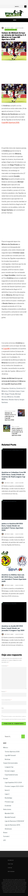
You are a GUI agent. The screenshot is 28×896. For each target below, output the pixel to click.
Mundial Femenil (10, 817)
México (5, 747)
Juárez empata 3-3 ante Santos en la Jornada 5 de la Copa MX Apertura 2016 (17, 431)
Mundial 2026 (9, 813)
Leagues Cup (9, 767)
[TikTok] (6, 6)
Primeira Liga (9, 802)
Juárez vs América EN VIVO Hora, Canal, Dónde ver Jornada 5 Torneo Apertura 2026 (12, 526)
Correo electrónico (6, 699)
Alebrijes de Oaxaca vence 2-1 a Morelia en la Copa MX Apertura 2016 (10, 416)
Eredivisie (8, 805)
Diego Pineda (9, 394)
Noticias (7, 759)
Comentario (5, 665)
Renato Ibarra (14, 400)
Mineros (10, 397)
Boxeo (5, 832)
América (12, 388)
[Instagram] (9, 6)
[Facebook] (2, 6)
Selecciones (7, 809)
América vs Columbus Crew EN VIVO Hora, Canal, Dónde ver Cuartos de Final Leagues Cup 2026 (14, 475)
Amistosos (8, 829)
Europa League (10, 771)
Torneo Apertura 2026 (12, 751)
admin (11, 28)
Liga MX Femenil (10, 755)
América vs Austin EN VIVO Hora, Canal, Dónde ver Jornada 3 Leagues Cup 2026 (13, 628)
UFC (4, 840)
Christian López (14, 391)
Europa (5, 778)
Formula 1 (6, 836)
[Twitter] (4, 6)
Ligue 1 (7, 794)
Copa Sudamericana (11, 775)
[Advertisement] (14, 73)
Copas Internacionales (10, 763)
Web (3, 708)
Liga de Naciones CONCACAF (14, 821)
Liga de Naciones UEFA (12, 825)
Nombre (4, 691)
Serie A (7, 790)
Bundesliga (8, 798)
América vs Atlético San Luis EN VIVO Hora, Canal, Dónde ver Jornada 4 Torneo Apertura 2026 (14, 578)
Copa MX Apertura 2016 (11, 29)
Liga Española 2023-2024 (13, 782)
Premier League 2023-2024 (14, 786)
